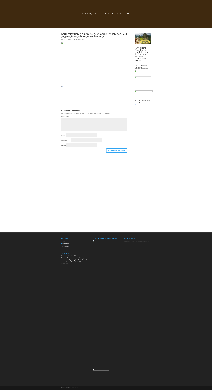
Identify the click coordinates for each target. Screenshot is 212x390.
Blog (90, 14)
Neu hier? (85, 14)
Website (63, 145)
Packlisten (120, 14)
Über (128, 14)
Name (63, 135)
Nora (65, 39)
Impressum (65, 246)
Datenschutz (65, 243)
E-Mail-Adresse (66, 140)
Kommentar (65, 116)
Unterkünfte (112, 14)
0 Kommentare (80, 39)
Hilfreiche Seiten (99, 14)
